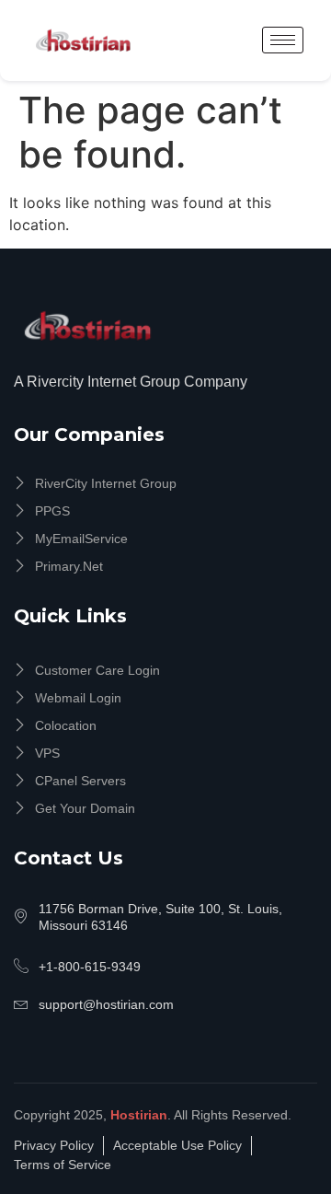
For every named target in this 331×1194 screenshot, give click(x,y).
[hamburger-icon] (282, 40)
